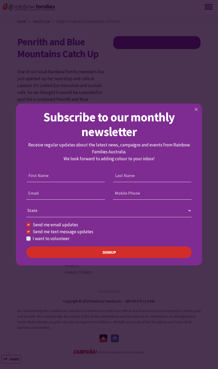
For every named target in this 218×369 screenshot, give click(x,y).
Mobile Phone (127, 193)
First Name (38, 175)
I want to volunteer (51, 238)
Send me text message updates (63, 232)
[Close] (196, 109)
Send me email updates (55, 225)
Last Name (125, 175)
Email (33, 193)
